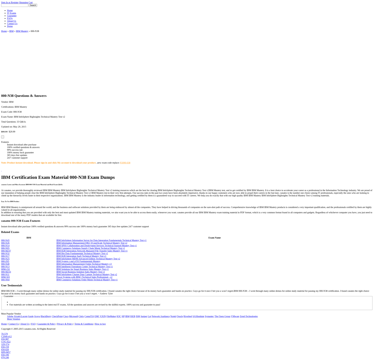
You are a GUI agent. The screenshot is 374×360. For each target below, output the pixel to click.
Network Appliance (161, 316)
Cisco (66, 316)
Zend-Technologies (249, 316)
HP (123, 316)
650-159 (5, 347)
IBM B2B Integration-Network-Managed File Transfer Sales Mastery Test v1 (92, 251)
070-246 (5, 357)
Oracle (180, 316)
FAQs (10, 18)
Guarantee (12, 15)
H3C (119, 316)
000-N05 (5, 248)
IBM (11, 31)
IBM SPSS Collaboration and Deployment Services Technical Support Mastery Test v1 (96, 245)
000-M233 (6, 272)
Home (10, 10)
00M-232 (5, 269)
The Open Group (222, 316)
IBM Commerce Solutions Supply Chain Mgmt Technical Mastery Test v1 (90, 248)
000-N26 (5, 243)
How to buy (100, 324)
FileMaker (111, 316)
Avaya (37, 316)
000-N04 (5, 279)
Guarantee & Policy (46, 324)
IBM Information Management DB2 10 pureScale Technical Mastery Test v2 (91, 243)
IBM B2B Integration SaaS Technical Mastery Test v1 (81, 256)
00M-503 (5, 277)
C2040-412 (6, 336)
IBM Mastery (22, 31)
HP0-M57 (6, 352)
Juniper (144, 316)
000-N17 (5, 256)
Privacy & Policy (65, 324)
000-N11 (5, 274)
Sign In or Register (10, 2)
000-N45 (5, 240)
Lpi (149, 316)
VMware (235, 316)
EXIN (103, 316)
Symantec (209, 316)
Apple (31, 316)
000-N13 (5, 266)
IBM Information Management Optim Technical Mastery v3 (84, 264)
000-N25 (5, 258)
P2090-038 (125, 162)
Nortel (173, 316)
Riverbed (187, 316)
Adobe (10, 316)
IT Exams (11, 13)
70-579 (4, 334)
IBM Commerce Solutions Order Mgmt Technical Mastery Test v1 (87, 279)
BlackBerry (46, 316)
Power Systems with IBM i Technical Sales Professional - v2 (84, 277)
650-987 (5, 339)
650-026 (5, 349)
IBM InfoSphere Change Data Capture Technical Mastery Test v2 (86, 274)
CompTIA (89, 316)
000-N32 (5, 253)
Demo (10, 26)
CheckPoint (57, 316)
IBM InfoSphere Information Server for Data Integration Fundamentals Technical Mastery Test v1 (101, 240)
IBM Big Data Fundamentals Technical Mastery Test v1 (82, 253)
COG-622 (6, 341)
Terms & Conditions (84, 324)
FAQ (33, 324)
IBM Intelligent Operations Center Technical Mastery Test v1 (84, 266)
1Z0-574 (5, 344)
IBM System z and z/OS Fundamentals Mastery (78, 261)
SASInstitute (198, 316)
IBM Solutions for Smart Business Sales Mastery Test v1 (82, 269)
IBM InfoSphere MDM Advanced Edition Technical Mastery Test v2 (88, 258)
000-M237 (6, 251)
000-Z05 (5, 261)
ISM (138, 316)
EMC (97, 316)
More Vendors (13, 319)
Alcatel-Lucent (20, 316)
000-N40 (5, 264)
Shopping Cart (26, 2)
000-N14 (5, 245)
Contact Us (12, 23)
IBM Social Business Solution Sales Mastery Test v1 (80, 272)
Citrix (81, 316)
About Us (11, 21)
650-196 (5, 355)
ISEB (132, 316)
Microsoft (73, 316)
